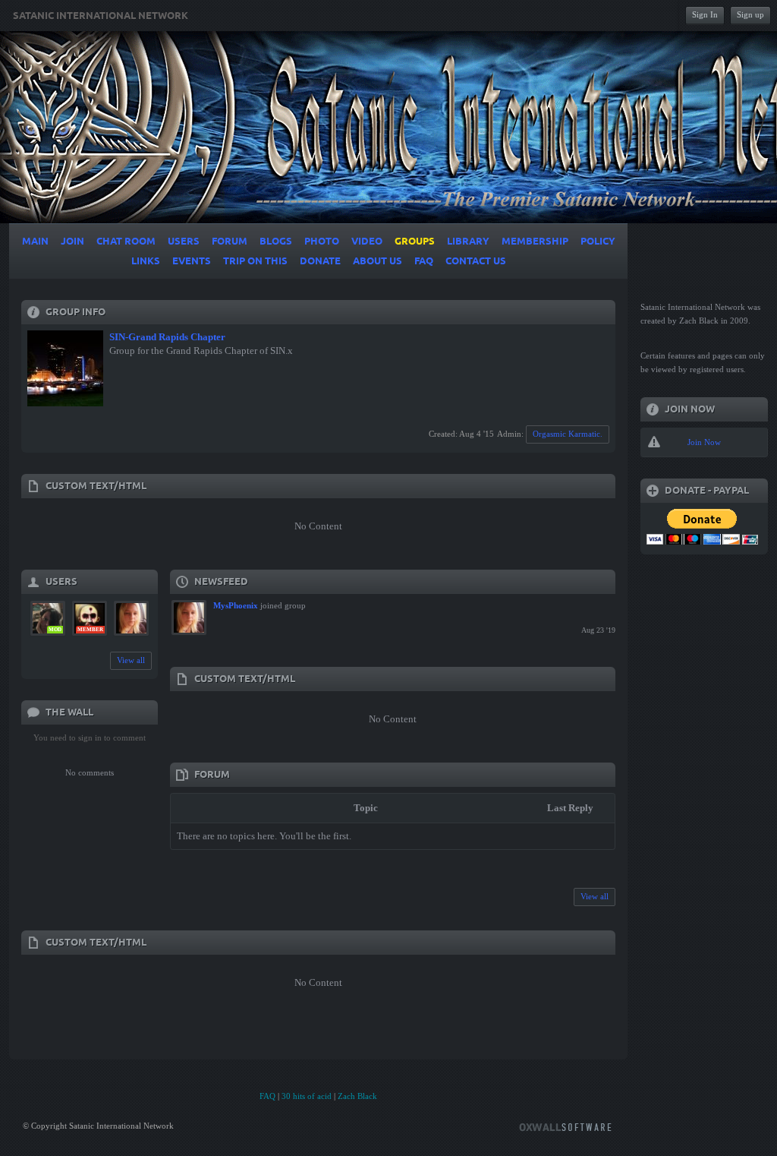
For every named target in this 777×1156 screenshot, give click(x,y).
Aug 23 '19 (598, 630)
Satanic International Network (100, 16)
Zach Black (357, 1096)
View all (131, 660)
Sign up (750, 14)
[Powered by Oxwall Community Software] (565, 1126)
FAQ (267, 1096)
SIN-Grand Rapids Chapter (167, 337)
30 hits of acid (307, 1096)
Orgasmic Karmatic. (567, 433)
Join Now (704, 442)
